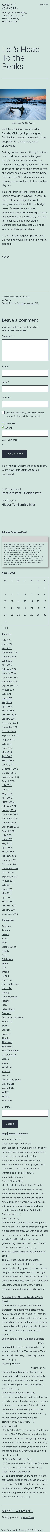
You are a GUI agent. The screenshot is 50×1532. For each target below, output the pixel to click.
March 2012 (8, 851)
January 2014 (9, 764)
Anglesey (6, 926)
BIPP (4, 942)
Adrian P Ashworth (17, 1511)
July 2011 (6, 885)
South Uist (7, 1021)
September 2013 (10, 777)
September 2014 (10, 735)
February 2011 (9, 905)
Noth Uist (7, 988)
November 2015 (10, 681)
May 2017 (7, 648)
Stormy (5, 1025)
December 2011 (10, 864)
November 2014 (10, 727)
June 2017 (7, 644)
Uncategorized (9, 1054)
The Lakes (7, 1042)
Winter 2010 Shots (11, 1079)
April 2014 (7, 756)
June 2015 (7, 698)
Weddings (7, 1067)
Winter (5, 1075)
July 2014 (7, 744)
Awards (5, 934)
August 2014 (8, 739)
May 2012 (7, 843)
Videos (5, 1059)
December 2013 (10, 768)
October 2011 (9, 872)
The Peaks (21, 303)
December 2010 (10, 914)
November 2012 (10, 818)
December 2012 (10, 814)
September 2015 (10, 685)
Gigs (4, 967)
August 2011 (8, 881)
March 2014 (8, 760)
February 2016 (9, 669)
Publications (8, 1009)
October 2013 (9, 773)
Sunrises (6, 1029)
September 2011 (10, 876)
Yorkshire (7, 1100)
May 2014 (7, 752)
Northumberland (10, 984)
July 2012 (7, 835)
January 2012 (9, 860)
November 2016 (10, 652)
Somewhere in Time (12, 1139)
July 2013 (7, 785)
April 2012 (7, 847)
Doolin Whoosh (9, 1426)
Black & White (9, 947)
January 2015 (9, 719)
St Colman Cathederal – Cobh (17, 1459)
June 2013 (7, 789)
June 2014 (7, 748)
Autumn (6, 930)
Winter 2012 (32, 303)
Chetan (22, 1530)
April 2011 (7, 897)
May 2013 (7, 793)
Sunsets (6, 1034)
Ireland (5, 976)
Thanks (5, 1038)
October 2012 (9, 822)
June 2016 (7, 661)
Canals (5, 951)
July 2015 (7, 694)
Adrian (8, 300)
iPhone (5, 971)
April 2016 (7, 665)
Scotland (6, 1013)
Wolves (5, 1096)
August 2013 (8, 781)
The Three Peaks (10, 1050)
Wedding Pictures (11, 1363)
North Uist (7, 980)
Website (6, 397)
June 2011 (7, 889)
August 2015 (8, 690)
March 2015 (8, 710)
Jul (6, 628)
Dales (4, 955)
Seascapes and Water (13, 1017)
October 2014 (9, 731)
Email (5, 382)
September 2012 (10, 826)
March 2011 (8, 901)
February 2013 (9, 806)
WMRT (5, 1092)
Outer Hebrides (9, 996)
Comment (8, 336)
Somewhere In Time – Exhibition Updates (23, 1338)
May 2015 (7, 702)
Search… (6, 1106)
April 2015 (7, 706)
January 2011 (8, 910)
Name (6, 366)
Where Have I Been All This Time (18, 1392)
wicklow (6, 1071)
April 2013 (7, 797)
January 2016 (9, 673)
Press (4, 1005)
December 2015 (10, 677)
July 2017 (6, 640)
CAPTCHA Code (10, 440)
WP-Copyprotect (35, 1530)
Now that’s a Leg (10, 1218)
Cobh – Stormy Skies (12, 1181)
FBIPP (5, 963)
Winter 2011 (8, 1084)
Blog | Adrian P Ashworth (15, 1133)
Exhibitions (7, 959)
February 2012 (9, 856)
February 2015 (9, 714)
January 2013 (9, 810)
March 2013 (8, 802)
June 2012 (7, 839)
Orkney (5, 992)
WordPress (28, 1517)
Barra (4, 938)
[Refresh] (7, 427)
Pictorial (6, 1000)
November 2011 (10, 868)
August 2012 (8, 831)
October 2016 (9, 656)
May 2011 (6, 893)
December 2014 (10, 723)
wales (5, 1063)
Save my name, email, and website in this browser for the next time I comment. (25, 414)
